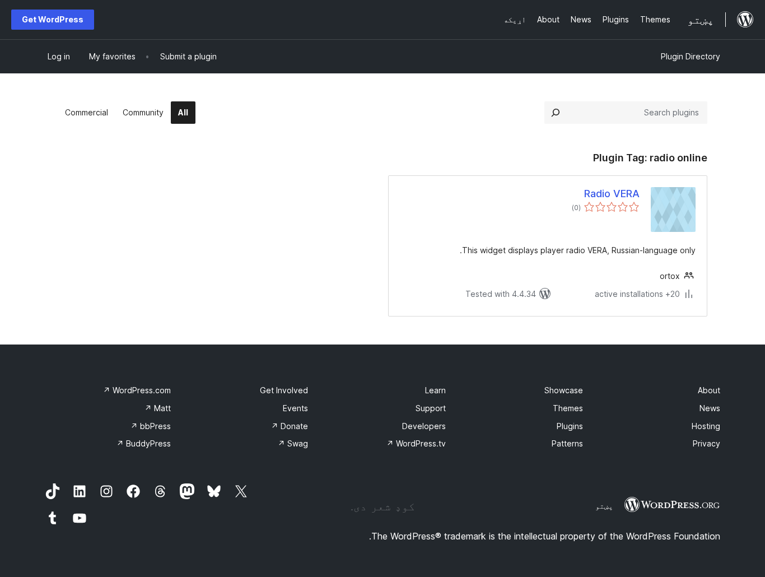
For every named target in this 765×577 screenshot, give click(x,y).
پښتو (604, 505)
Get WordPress (52, 19)
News (709, 408)
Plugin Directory (690, 56)
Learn (435, 390)
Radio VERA (612, 193)
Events (295, 408)
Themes (568, 408)
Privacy (706, 443)
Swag (293, 443)
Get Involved (284, 390)
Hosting (706, 426)
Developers (424, 426)
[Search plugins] (555, 112)
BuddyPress (143, 443)
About (709, 390)
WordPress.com (137, 390)
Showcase (563, 390)
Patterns (567, 443)
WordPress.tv (416, 443)
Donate (289, 426)
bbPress (150, 426)
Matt (157, 408)
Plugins (570, 426)
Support (431, 408)
